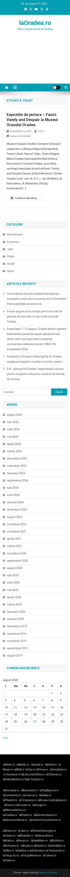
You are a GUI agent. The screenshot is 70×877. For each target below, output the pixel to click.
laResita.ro (40, 845)
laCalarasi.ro (59, 800)
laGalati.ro (45, 795)
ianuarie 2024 (15, 502)
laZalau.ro (9, 860)
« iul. (5, 737)
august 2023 (14, 517)
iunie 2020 (13, 582)
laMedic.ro (23, 764)
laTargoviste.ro (55, 850)
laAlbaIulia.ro (25, 835)
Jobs (10, 249)
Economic (13, 241)
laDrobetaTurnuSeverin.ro (45, 819)
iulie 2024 (13, 487)
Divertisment (15, 234)
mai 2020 (12, 590)
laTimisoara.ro (28, 800)
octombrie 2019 (16, 641)
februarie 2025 (16, 473)
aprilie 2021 (14, 538)
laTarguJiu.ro (12, 855)
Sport (10, 271)
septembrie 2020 (17, 560)
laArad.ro (8, 840)
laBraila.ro (27, 845)
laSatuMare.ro (56, 845)
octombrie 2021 (16, 531)
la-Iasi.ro (23, 830)
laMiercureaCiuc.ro (14, 809)
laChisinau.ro (54, 774)
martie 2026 (14, 451)
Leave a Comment (20, 136)
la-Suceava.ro (12, 774)
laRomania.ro (11, 790)
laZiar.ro (30, 769)
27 (34, 721)
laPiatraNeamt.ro (13, 779)
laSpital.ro (37, 764)
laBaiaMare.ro (39, 840)
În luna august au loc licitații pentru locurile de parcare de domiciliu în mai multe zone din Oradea (34, 316)
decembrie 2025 (17, 458)
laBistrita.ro (57, 840)
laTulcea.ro (49, 855)
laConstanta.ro (12, 795)
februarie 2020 (16, 611)
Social (10, 263)
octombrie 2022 (16, 524)
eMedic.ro (9, 764)
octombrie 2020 (16, 553)
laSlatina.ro (22, 850)
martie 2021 (14, 546)
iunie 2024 (13, 495)
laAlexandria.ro (44, 835)
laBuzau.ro (45, 800)
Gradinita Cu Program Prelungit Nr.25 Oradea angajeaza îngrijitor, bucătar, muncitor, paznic (34, 359)
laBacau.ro (22, 840)
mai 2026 (12, 436)
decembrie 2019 (17, 626)
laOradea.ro (35, 22)
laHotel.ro (51, 764)
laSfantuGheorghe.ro (43, 830)
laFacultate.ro (58, 769)
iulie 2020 (13, 575)
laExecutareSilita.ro (33, 774)
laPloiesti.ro (10, 800)
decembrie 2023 (17, 509)
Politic (10, 256)
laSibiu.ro (8, 850)
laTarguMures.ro (31, 855)
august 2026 (14, 414)
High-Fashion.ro (34, 779)
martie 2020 (14, 604)
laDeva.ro (10, 805)
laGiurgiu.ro (39, 805)
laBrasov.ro (10, 830)
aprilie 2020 (14, 597)
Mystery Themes (48, 872)
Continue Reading (26, 198)
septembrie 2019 (17, 648)
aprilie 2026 (14, 444)
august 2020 (14, 568)
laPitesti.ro (25, 815)
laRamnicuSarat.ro (45, 815)
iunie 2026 (13, 429)
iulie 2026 (13, 422)
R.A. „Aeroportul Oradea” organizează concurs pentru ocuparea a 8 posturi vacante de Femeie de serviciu (36, 374)
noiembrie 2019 (16, 633)
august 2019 (14, 655)
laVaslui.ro (10, 835)
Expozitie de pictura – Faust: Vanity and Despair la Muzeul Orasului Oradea (32, 119)
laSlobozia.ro (38, 850)
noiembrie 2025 (16, 465)
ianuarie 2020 (15, 619)
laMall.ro (19, 769)
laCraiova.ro (30, 795)
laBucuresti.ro (29, 790)
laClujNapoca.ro (49, 790)
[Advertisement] (35, 62)
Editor (41, 131)
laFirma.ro (42, 769)
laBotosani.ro (11, 845)
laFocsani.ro (23, 805)
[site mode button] (57, 87)
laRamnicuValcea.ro (15, 819)
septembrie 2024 (17, 480)
